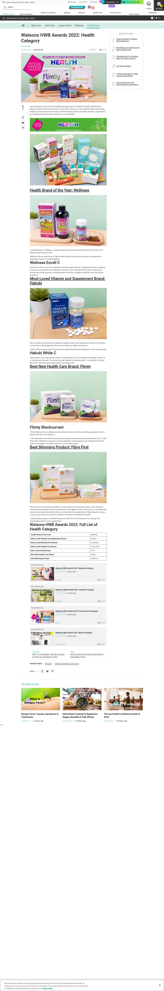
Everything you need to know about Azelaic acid (127, 49)
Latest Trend (64, 25)
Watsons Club (8, 14)
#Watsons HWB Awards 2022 (67, 664)
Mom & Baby (134, 14)
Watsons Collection (48, 13)
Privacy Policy (48, 988)
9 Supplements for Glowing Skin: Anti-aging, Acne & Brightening (127, 57)
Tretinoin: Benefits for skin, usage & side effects (127, 75)
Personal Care (115, 13)
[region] (82, 985)
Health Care (97, 13)
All (23, 25)
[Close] (160, 985)
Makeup (67, 13)
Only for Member (26, 14)
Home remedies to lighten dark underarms (126, 40)
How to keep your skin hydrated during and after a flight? (127, 83)
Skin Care (36, 25)
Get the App (72, 2)
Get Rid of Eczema (123, 66)
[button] (159, 5)
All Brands (152, 13)
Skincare (81, 13)
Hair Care (49, 25)
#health (48, 664)
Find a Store (83, 2)
